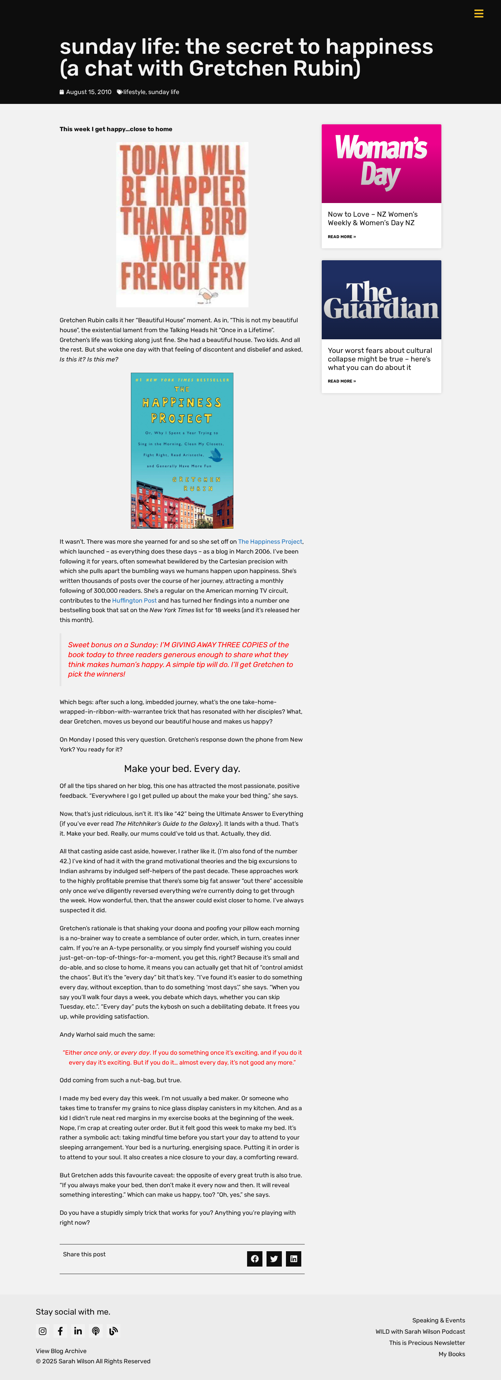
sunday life (163, 92)
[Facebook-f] (60, 1331)
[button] (254, 1259)
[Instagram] (42, 1331)
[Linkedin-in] (78, 1331)
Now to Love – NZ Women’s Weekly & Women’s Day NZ (373, 218)
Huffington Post (135, 600)
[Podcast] (96, 1331)
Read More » (342, 236)
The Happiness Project (270, 541)
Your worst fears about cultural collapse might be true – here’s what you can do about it (380, 359)
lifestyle (134, 92)
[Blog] (113, 1331)
